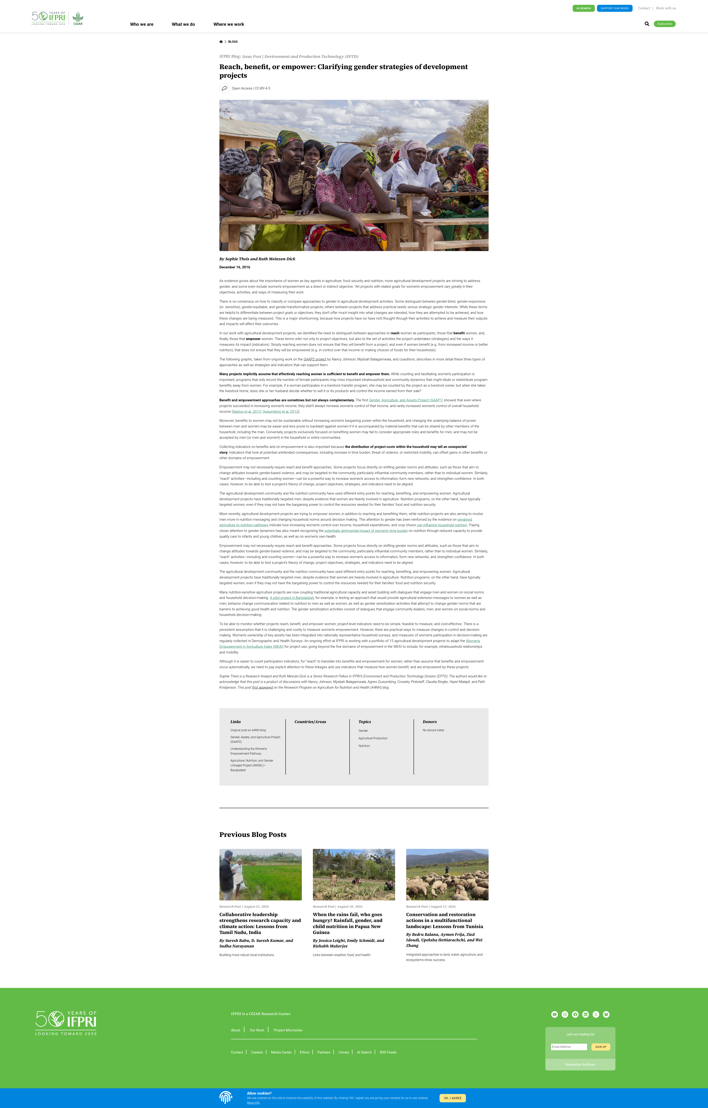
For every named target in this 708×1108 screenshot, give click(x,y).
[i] (647, 23)
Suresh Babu (237, 940)
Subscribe (664, 24)
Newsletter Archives (580, 1064)
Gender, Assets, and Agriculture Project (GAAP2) (255, 739)
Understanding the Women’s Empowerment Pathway (248, 751)
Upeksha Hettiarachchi (443, 940)
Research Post (230, 906)
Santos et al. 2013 (247, 411)
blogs (233, 41)
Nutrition (364, 746)
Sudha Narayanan (236, 946)
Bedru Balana (425, 934)
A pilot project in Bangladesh (292, 598)
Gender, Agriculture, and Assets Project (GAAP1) (406, 400)
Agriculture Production (373, 738)
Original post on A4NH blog (248, 730)
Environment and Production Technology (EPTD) (312, 56)
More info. (253, 1103)
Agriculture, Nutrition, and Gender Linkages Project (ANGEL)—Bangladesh (251, 765)
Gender (363, 730)
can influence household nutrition (442, 525)
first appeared (262, 687)
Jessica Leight (332, 940)
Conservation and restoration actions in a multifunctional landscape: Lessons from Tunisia (444, 920)
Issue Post (251, 56)
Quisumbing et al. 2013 (280, 411)
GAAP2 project (315, 359)
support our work (615, 8)
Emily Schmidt (360, 940)
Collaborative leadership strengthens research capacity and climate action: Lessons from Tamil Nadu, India (260, 923)
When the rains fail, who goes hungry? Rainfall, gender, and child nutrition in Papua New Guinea (347, 923)
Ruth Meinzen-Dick (276, 259)
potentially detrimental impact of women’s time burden (366, 531)
